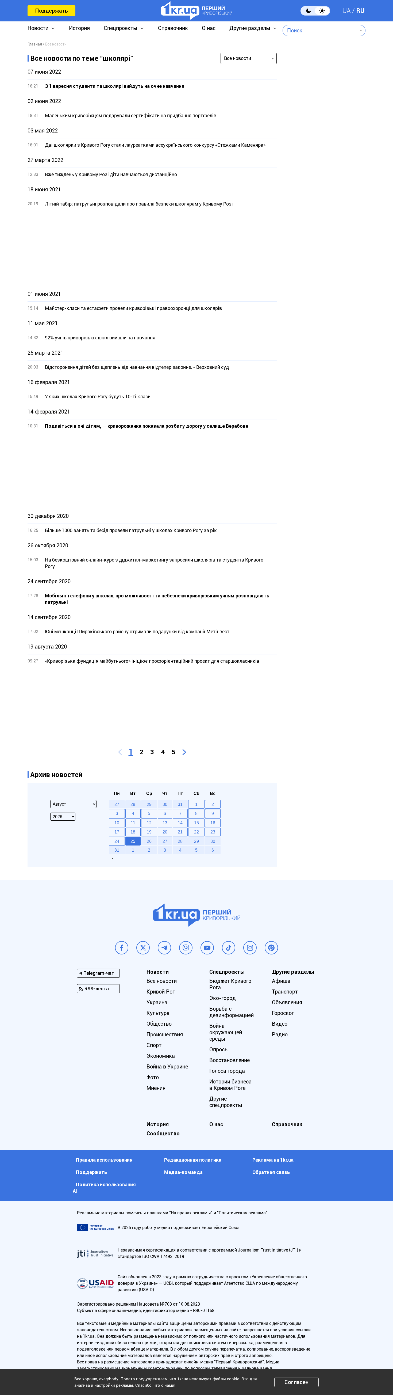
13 (165, 822)
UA (346, 10)
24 (116, 841)
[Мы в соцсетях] (121, 947)
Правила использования (104, 1160)
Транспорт (285, 991)
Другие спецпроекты (225, 1101)
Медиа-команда (183, 1172)
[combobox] (320, 30)
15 (196, 822)
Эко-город (222, 998)
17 (116, 831)
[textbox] (320, 30)
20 (165, 831)
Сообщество (163, 1133)
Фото (153, 1077)
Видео (279, 1024)
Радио (280, 1034)
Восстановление (229, 1060)
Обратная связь (271, 1172)
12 (149, 822)
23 (212, 831)
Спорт (154, 1045)
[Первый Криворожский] (196, 10)
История (79, 28)
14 (180, 822)
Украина (157, 1002)
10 (116, 822)
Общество (159, 1024)
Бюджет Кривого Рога (230, 984)
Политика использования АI (104, 1188)
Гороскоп (283, 1013)
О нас (208, 28)
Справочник (173, 28)
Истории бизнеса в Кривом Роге (230, 1084)
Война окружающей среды (225, 1032)
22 (196, 831)
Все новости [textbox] (237, 58)
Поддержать (51, 10)
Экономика (161, 1056)
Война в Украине (167, 1066)
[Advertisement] (152, 248)
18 (132, 831)
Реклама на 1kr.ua (273, 1160)
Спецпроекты (120, 28)
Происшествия (165, 1034)
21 (180, 831)
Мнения (156, 1088)
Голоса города (227, 1071)
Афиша (281, 981)
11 (133, 822)
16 (212, 822)
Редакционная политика (192, 1160)
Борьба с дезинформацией (231, 1012)
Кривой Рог (161, 991)
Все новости (162, 981)
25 (132, 841)
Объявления (287, 1002)
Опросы (219, 1049)
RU (360, 10)
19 (149, 831)
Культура (158, 1013)
